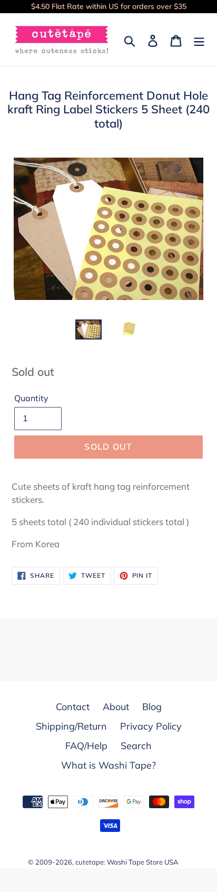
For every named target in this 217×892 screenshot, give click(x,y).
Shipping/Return (71, 726)
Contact (73, 707)
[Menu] (199, 39)
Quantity (31, 398)
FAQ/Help (86, 746)
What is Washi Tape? (108, 765)
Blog (152, 707)
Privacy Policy (151, 726)
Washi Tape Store (135, 862)
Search (136, 746)
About (116, 707)
